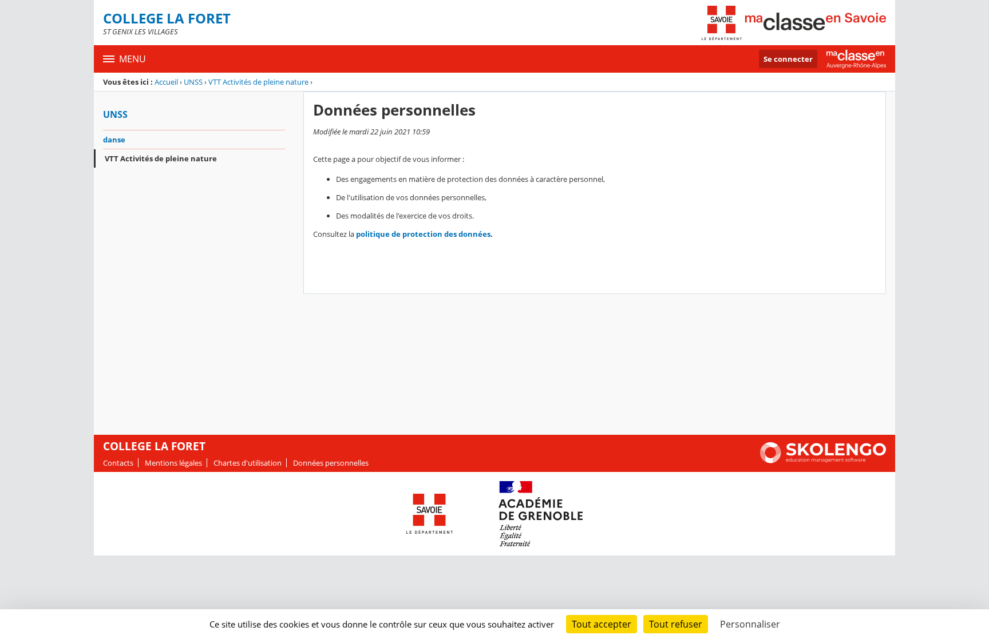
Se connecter (788, 59)
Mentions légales (173, 462)
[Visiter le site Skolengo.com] (823, 460)
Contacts (118, 462)
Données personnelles (331, 462)
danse (114, 139)
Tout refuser (675, 624)
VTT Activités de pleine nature (258, 82)
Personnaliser (750, 624)
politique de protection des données (423, 234)
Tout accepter (601, 624)
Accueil (166, 82)
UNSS (193, 82)
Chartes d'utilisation (247, 462)
